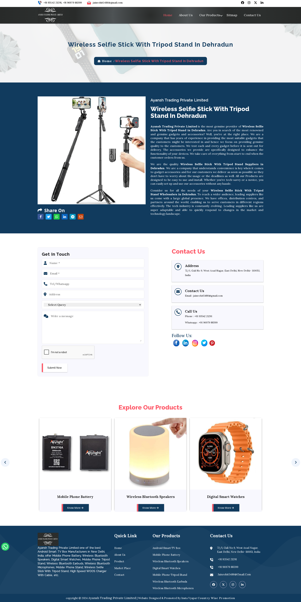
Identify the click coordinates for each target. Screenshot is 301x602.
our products (209, 15)
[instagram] (249, 2)
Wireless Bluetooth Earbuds (170, 581)
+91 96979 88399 (72, 2)
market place (122, 568)
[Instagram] (195, 342)
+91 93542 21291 (52, 2)
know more (74, 507)
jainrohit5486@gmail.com (108, 2)
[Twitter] (204, 342)
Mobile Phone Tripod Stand (226, 497)
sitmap (232, 15)
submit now (54, 367)
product (119, 561)
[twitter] (255, 2)
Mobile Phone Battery (166, 554)
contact (119, 574)
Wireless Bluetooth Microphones (173, 588)
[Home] (51, 15)
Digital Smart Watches (150, 497)
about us (186, 15)
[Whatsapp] (5, 546)
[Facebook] (176, 342)
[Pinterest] (212, 342)
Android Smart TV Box (166, 548)
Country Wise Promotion (216, 598)
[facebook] (242, 2)
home (167, 15)
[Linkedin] (185, 342)
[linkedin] (262, 2)
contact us (252, 15)
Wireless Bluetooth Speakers (75, 497)
